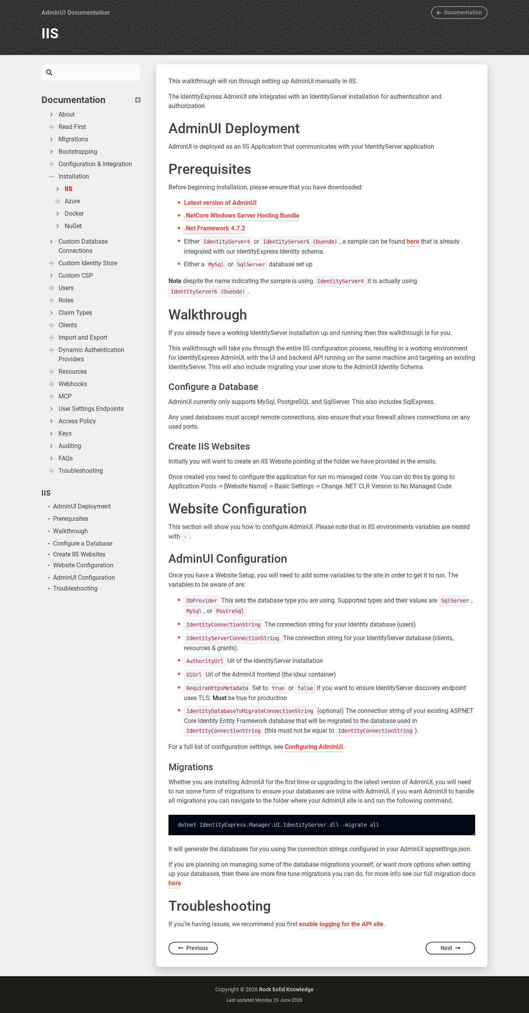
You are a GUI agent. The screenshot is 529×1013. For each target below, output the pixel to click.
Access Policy (77, 421)
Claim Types (75, 312)
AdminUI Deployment (82, 506)
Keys (65, 433)
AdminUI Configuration (84, 577)
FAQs (65, 458)
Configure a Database (82, 543)
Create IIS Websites (79, 554)
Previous (197, 948)
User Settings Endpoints (91, 408)
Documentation (463, 12)
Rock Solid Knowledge (286, 989)
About (66, 114)
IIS (68, 188)
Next (446, 948)
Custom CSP (75, 275)
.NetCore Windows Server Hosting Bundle (241, 215)
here (413, 241)
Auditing (69, 446)
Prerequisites (70, 518)
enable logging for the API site (341, 924)
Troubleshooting (75, 588)
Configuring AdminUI (314, 746)
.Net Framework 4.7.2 (214, 228)
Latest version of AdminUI (220, 202)
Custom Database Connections (83, 246)
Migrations (73, 139)
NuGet (73, 226)
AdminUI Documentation (75, 12)
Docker (74, 213)
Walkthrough (70, 531)
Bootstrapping (77, 151)
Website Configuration (83, 565)
